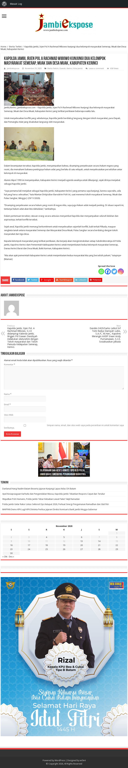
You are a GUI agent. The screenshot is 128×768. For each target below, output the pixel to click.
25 (46, 549)
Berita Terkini (15, 46)
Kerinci (69, 68)
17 (29, 545)
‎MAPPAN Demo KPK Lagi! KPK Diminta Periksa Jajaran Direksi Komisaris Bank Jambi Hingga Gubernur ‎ (50, 509)
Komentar (9, 364)
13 (81, 541)
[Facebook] (108, 271)
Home (3, 46)
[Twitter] (114, 271)
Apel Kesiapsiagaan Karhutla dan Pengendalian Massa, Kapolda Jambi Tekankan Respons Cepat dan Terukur (53, 494)
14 (99, 541)
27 (81, 549)
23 (11, 549)
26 (64, 549)
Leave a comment (96, 68)
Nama (7, 394)
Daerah (63, 68)
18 (46, 545)
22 (117, 545)
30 (11, 553)
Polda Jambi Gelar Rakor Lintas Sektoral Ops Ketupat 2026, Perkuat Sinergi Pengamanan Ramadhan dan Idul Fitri (55, 504)
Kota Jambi (78, 68)
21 (99, 545)
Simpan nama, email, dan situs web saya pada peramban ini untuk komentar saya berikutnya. (64, 426)
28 (99, 549)
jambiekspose (13, 68)
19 (64, 545)
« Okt (4, 556)
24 (29, 549)
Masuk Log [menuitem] (16, 3)
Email (7, 404)
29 (117, 549)
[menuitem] (4, 4)
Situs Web (8, 415)
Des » (11, 556)
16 (11, 545)
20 (81, 545)
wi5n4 (83, 760)
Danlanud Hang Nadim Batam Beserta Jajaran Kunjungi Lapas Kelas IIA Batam (39, 488)
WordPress (60, 760)
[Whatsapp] (101, 271)
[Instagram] (121, 271)
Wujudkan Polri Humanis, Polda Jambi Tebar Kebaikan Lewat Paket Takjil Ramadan (41, 499)
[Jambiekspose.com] (64, 22)
